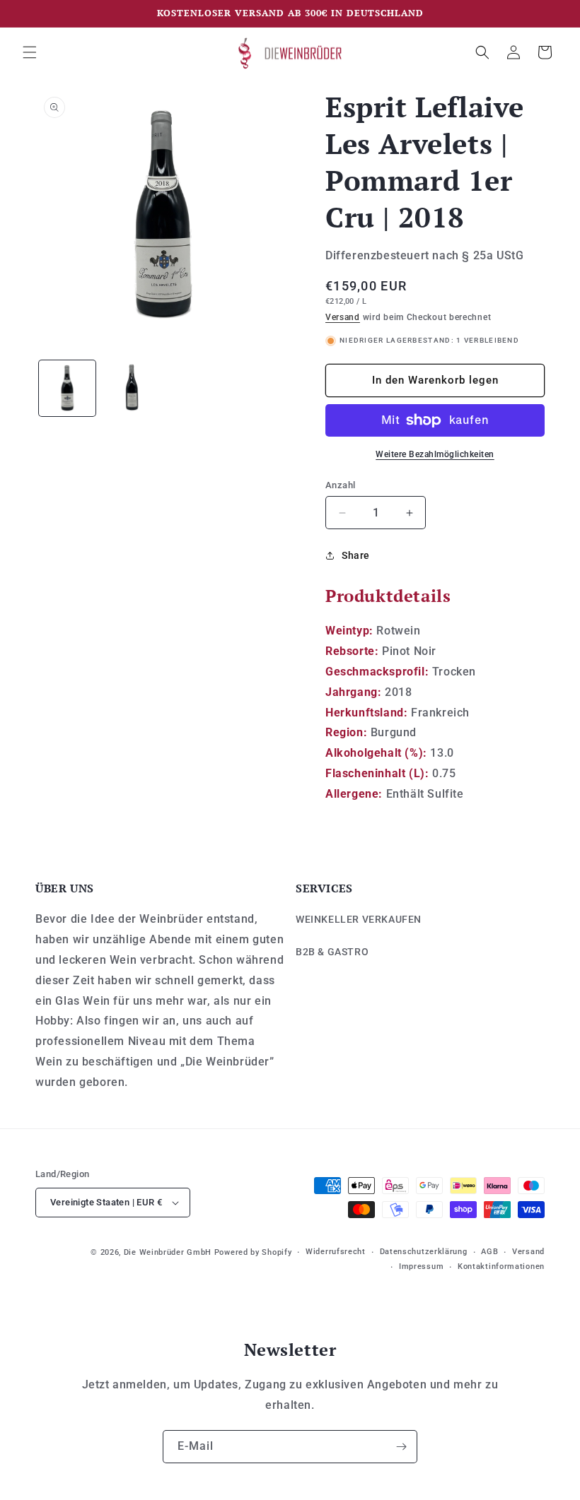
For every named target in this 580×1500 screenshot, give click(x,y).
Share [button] (356, 555)
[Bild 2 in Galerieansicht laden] (131, 388)
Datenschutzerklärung (424, 1251)
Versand (342, 317)
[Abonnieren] (401, 1446)
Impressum (421, 1266)
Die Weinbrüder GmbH (167, 1252)
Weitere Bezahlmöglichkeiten (435, 454)
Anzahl (340, 485)
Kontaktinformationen (501, 1266)
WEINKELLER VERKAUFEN (359, 919)
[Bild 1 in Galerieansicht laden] (67, 388)
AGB (489, 1251)
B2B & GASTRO (332, 951)
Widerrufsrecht (336, 1251)
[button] (29, 52)
